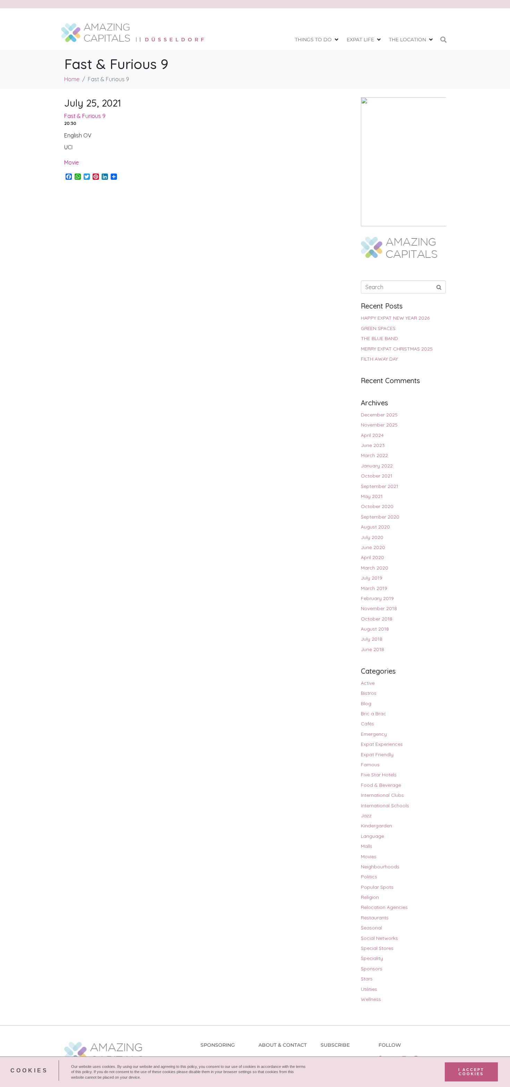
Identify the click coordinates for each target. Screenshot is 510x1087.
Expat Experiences (382, 744)
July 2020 (372, 537)
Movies (368, 856)
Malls (366, 846)
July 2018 (371, 639)
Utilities (369, 989)
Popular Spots (377, 887)
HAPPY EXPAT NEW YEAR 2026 (395, 318)
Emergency (374, 734)
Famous (370, 764)
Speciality (372, 958)
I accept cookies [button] (471, 1072)
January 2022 (377, 466)
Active (368, 683)
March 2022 (374, 455)
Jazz (366, 815)
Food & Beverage (381, 785)
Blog (366, 703)
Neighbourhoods (380, 866)
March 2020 (374, 568)
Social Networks (379, 938)
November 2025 (379, 425)
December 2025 (379, 415)
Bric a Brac (373, 713)
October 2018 (376, 619)
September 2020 (380, 517)
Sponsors (371, 969)
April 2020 (372, 557)
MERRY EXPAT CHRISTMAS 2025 (397, 349)
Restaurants (375, 918)
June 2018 (372, 649)
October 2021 (376, 476)
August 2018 (375, 629)
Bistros (368, 693)
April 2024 (372, 435)
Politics (369, 877)
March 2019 (374, 588)
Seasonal (371, 928)
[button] (317, 39)
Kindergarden (376, 826)
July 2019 (371, 578)
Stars (367, 979)
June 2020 (373, 547)
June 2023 (373, 445)
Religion (370, 897)
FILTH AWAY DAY (379, 359)
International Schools (385, 805)
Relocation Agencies (384, 907)
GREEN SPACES (378, 328)
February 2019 (377, 598)
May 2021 (372, 496)
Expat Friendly (377, 754)
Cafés (367, 724)
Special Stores (377, 948)
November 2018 (379, 608)
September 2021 (379, 486)
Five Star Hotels (379, 775)
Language (372, 836)
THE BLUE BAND (379, 338)
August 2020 (375, 527)
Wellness (371, 999)
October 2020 (377, 506)
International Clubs (382, 795)
